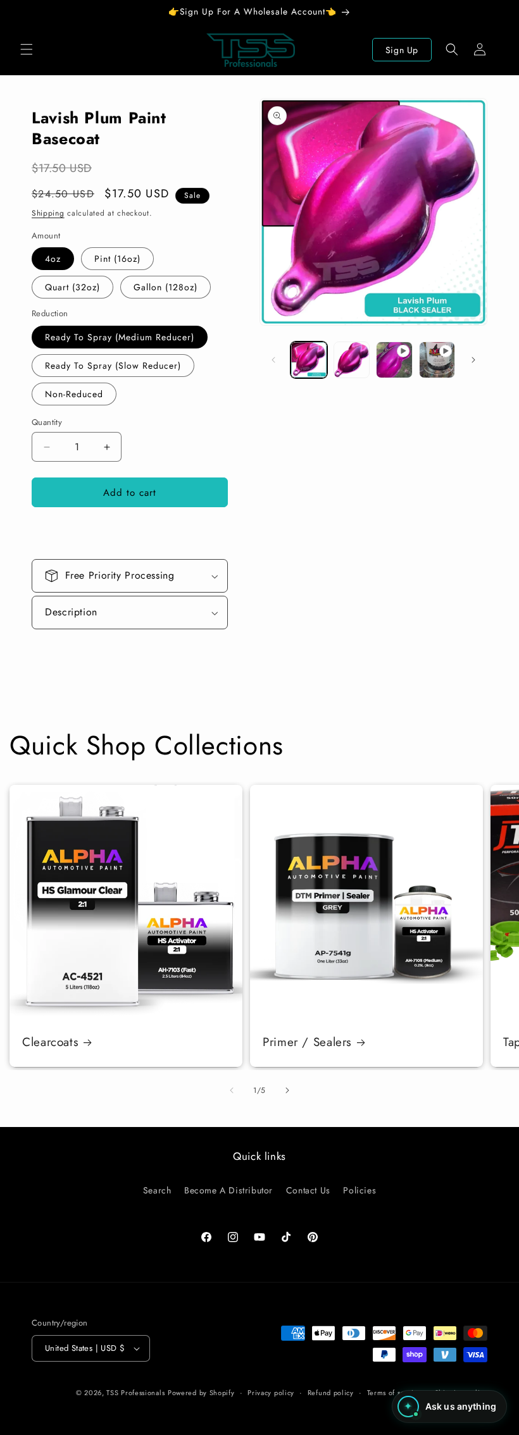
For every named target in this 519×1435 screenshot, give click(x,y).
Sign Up (401, 50)
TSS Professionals (135, 1393)
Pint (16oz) (117, 258)
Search (157, 1190)
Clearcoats (50, 1042)
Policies (359, 1190)
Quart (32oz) (72, 287)
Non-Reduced (74, 394)
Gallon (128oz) (165, 287)
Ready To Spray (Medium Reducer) (119, 337)
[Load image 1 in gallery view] (309, 360)
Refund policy (331, 1393)
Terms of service (394, 1393)
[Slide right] (473, 360)
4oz (53, 258)
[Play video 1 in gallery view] (394, 360)
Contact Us (308, 1190)
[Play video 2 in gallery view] (437, 360)
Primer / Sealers (307, 1042)
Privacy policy (270, 1393)
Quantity (47, 422)
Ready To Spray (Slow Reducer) (113, 365)
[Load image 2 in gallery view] (352, 360)
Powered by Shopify (201, 1393)
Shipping (48, 213)
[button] (27, 49)
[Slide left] (273, 360)
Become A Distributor (228, 1190)
